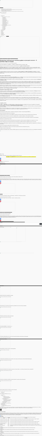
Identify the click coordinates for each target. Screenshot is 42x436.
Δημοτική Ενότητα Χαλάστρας (7, 397)
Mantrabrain (9, 393)
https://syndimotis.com (2, 162)
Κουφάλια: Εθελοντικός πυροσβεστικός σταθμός (6, 295)
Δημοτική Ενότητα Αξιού (6, 396)
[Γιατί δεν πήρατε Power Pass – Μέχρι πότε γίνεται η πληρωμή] (21, 385)
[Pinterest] (21, 160)
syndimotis (10, 196)
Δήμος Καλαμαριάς (5, 20)
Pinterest (34, 156)
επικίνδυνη (3, 161)
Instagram (26, 156)
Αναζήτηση (1, 222)
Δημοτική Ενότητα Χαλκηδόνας (7, 400)
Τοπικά (2, 395)
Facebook (22, 156)
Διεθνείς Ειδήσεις (3, 34)
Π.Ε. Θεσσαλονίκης (5, 25)
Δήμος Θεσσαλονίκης (5, 19)
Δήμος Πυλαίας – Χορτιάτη (5, 23)
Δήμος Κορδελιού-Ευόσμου (6, 398)
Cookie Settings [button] (1, 408)
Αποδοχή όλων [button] (5, 408)
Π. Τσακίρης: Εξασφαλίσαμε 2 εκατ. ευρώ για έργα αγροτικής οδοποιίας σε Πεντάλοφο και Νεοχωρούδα (12, 11)
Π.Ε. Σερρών (4, 27)
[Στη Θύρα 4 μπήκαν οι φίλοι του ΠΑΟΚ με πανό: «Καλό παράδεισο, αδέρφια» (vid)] (21, 170)
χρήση (8, 161)
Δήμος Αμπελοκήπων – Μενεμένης (6, 16)
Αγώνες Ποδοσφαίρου (2, 175)
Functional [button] (1, 426)
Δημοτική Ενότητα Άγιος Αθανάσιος (7, 399)
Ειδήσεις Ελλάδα (3, 29)
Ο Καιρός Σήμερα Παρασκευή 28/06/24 (5, 213)
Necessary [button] (1, 415)
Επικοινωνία (2, 392)
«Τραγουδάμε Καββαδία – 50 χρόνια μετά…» (6, 10)
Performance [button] (1, 428)
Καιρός (3, 212)
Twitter (31, 156)
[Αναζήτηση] (41, 224)
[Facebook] (21, 158)
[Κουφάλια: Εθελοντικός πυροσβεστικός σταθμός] (21, 290)
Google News (18, 156)
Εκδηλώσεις (2, 30)
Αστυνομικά (2, 32)
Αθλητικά (2, 31)
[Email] (21, 159)
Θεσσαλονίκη (8, 58)
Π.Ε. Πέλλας (4, 28)
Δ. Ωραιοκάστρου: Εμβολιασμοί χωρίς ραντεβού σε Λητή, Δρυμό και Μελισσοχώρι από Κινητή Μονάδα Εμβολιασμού (16, 358)
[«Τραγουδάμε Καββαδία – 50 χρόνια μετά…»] (21, 321)
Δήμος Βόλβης (4, 17)
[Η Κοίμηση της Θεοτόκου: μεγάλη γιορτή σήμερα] (21, 311)
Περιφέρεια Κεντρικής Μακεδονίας (14, 58)
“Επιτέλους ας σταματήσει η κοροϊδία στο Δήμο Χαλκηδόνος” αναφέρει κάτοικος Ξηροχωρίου (12, 379)
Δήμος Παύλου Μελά (5, 22)
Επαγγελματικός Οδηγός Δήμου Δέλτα (7, 405)
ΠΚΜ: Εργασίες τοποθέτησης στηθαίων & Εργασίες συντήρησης (13, 155)
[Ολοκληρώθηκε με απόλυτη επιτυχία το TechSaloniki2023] (21, 344)
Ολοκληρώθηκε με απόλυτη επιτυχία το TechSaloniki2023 (8, 348)
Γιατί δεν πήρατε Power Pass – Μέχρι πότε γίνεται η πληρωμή (8, 389)
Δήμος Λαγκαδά (4, 21)
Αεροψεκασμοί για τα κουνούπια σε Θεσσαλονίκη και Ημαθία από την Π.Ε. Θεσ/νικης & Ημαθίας (11, 9)
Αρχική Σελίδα (2, 15)
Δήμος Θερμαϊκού (4, 18)
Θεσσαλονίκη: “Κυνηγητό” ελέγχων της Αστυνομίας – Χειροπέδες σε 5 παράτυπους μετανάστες (13, 195)
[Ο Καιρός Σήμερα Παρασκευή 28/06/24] (21, 207)
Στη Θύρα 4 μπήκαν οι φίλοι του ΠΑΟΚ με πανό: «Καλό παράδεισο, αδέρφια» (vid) (11, 176)
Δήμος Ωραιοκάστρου (5, 24)
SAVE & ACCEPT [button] (2, 435)
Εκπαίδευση (2, 33)
